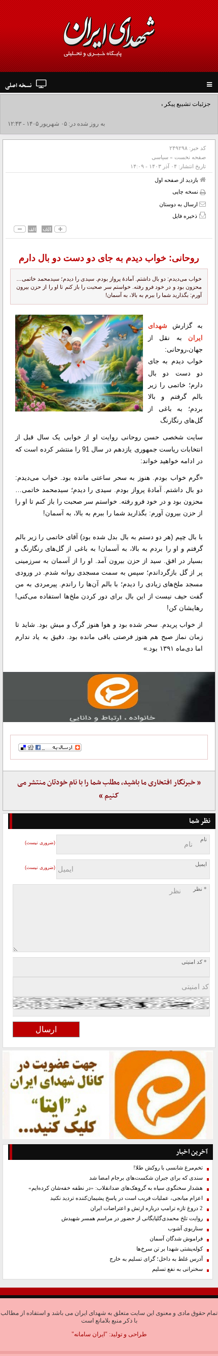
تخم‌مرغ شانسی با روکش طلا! (168, 1168)
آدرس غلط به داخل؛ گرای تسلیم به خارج (156, 1259)
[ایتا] (109, 697)
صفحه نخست (190, 157)
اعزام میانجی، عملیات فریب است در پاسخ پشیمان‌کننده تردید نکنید (126, 1198)
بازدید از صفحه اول (177, 180)
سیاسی (160, 157)
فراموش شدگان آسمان (176, 1238)
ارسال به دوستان (179, 204)
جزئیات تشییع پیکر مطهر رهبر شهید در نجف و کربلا (146, 103)
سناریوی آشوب (185, 1228)
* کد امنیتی (194, 962)
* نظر (200, 889)
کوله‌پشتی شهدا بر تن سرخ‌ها (169, 1249)
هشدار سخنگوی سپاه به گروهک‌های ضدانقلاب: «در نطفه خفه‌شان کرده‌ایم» (115, 1188)
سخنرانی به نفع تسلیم (177, 1269)
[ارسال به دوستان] (202, 204)
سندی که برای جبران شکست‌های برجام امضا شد (146, 1178)
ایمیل (201, 864)
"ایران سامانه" (89, 1334)
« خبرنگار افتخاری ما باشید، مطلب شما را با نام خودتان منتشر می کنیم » (109, 789)
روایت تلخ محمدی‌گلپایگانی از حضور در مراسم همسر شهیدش (132, 1218)
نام (203, 839)
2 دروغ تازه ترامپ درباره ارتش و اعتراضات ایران (146, 1208)
